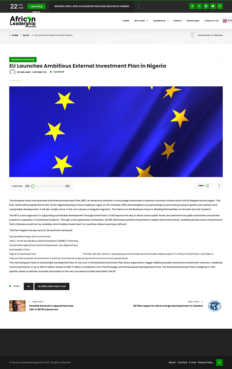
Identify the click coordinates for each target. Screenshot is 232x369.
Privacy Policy (205, 362)
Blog (26, 35)
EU (28, 286)
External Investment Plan (52, 286)
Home (126, 20)
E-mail (192, 362)
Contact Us (211, 20)
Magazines (193, 20)
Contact (182, 362)
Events (178, 20)
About (172, 362)
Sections (139, 20)
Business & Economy (23, 59)
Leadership (159, 20)
